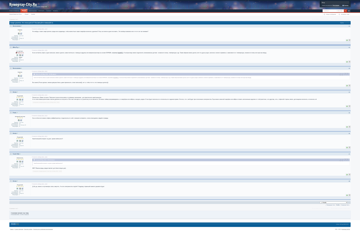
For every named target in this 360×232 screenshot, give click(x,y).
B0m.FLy (15, 47)
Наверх (12, 229)
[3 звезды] (347, 22)
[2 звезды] (345, 22)
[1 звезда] (344, 22)
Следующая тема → (345, 204)
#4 (349, 92)
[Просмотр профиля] (21, 26)
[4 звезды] (348, 22)
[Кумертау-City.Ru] (24, 4)
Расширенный (349, 10)
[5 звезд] (349, 22)
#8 (349, 181)
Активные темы (345, 14)
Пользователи (32, 10)
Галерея (48, 10)
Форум (24, 10)
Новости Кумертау (14, 10)
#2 (349, 47)
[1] (347, 40)
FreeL (14, 112)
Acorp (14, 92)
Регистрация (336, 5)
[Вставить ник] (19, 34)
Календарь (41, 10)
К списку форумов (18, 229)
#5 (349, 112)
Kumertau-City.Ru (346, 229)
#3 (349, 68)
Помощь (346, 5)
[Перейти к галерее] (17, 55)
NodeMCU (120, 52)
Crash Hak (16, 154)
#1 (349, 26)
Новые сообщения (331, 14)
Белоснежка (17, 26)
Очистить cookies (28, 229)
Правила (55, 10)
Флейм (337, 204)
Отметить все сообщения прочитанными (43, 229)
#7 (349, 154)
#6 (349, 133)
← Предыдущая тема (330, 204)
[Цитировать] (21, 34)
